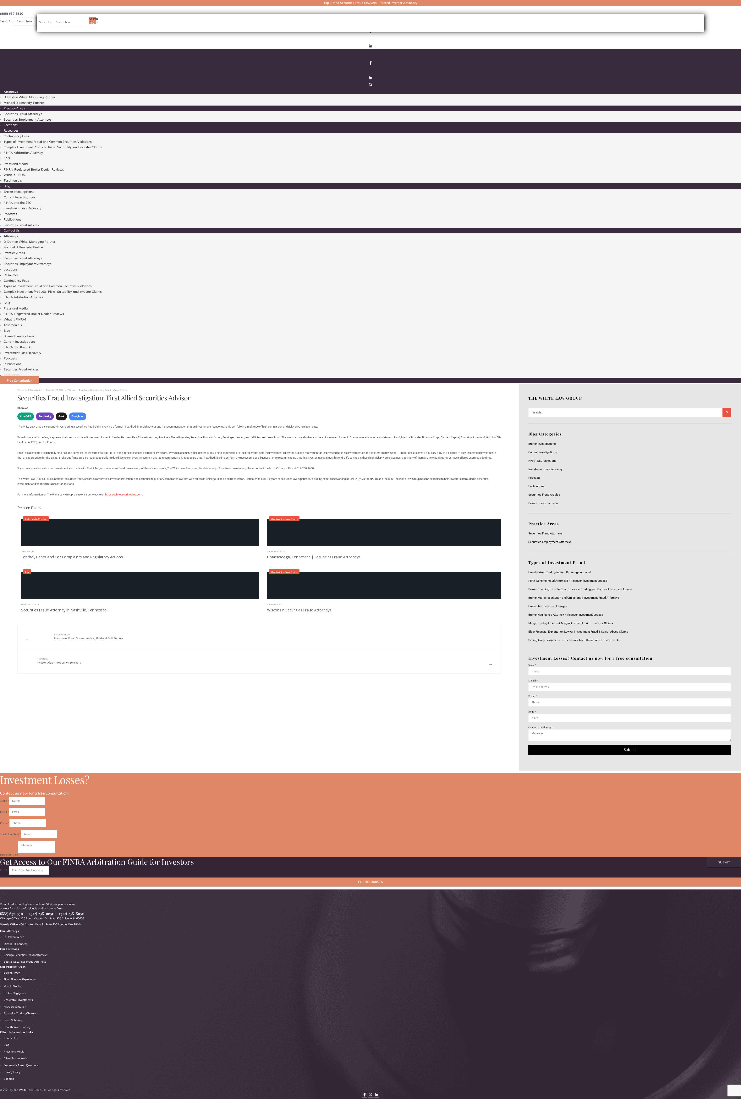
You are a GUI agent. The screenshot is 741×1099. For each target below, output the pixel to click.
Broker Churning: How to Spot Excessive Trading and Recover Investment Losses (580, 589)
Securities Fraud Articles (21, 225)
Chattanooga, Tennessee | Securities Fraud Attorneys (313, 557)
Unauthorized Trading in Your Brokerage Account (559, 572)
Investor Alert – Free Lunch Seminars (59, 661)
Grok (61, 416)
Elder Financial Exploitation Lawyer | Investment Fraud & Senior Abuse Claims (578, 631)
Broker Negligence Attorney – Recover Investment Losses (565, 614)
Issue (532, 711)
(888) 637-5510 (12, 913)
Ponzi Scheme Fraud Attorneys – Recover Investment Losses (567, 580)
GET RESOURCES (370, 882)
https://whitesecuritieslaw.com (123, 494)
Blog (7, 186)
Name (532, 665)
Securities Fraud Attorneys (23, 114)
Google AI (78, 416)
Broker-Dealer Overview (36, 519)
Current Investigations (20, 197)
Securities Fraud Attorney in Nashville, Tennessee (64, 610)
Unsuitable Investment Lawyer (548, 606)
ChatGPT (25, 416)
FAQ (7, 158)
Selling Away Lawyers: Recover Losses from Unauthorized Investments (574, 640)
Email (4, 812)
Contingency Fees (16, 136)
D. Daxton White (34, 390)
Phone (532, 696)
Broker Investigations (19, 192)
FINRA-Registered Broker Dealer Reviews (34, 169)
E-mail (533, 680)
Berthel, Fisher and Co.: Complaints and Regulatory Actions (72, 557)
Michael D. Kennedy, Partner (24, 103)
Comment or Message (541, 727)
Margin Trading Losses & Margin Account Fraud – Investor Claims (570, 623)
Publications (12, 219)
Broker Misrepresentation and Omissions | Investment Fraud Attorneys (573, 597)
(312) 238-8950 (71, 913)
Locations (11, 125)
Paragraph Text (9, 854)
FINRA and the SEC (17, 203)
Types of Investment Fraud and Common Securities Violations (48, 142)
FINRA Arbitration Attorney (23, 153)
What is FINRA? (15, 175)
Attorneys (11, 92)
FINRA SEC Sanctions (542, 460)
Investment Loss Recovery (22, 208)
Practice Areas (14, 108)
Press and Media (16, 164)
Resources (11, 130)
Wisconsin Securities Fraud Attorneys (299, 610)
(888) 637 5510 (11, 13)
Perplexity (45, 416)
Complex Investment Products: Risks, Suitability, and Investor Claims (53, 147)
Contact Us (12, 230)
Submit (630, 749)
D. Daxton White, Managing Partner (29, 97)
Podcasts (10, 214)
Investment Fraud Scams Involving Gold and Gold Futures (88, 636)
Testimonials (13, 180)
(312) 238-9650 (41, 913)
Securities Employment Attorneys (28, 119)
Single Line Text (10, 834)
